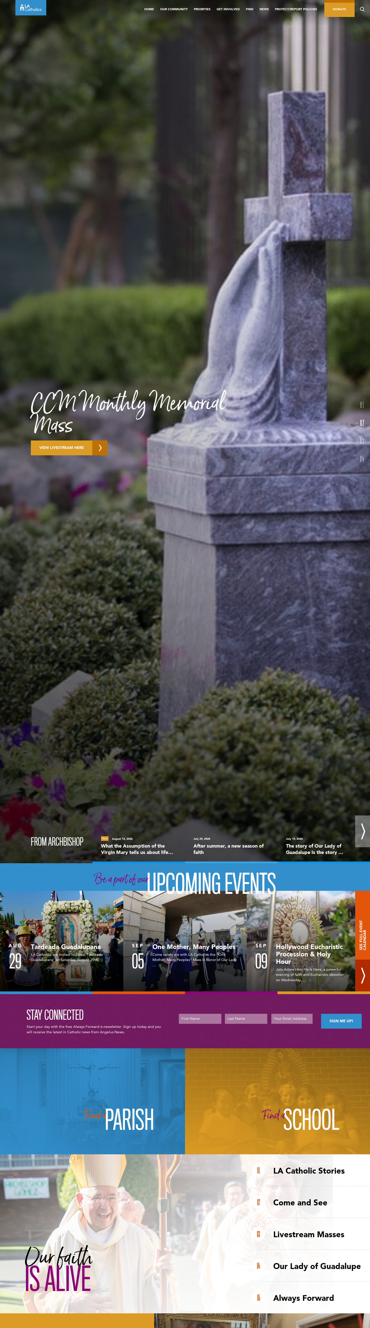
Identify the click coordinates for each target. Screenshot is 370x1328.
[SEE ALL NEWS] (362, 831)
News (264, 9)
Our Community (174, 9)
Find (249, 9)
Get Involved (228, 9)
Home (149, 9)
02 (362, 422)
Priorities (202, 9)
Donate (339, 9)
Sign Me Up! (341, 1021)
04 (362, 458)
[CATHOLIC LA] (30, 7)
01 (362, 404)
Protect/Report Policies (296, 9)
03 (362, 440)
